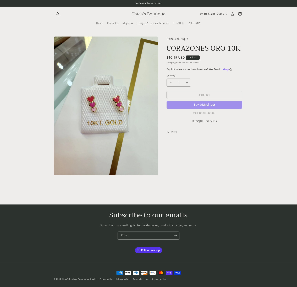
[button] (58, 14)
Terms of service (140, 279)
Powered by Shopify (87, 279)
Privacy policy (123, 279)
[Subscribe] (175, 236)
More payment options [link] (204, 113)
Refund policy (106, 279)
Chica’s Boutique (69, 279)
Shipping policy (159, 279)
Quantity (171, 75)
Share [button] (173, 131)
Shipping (171, 63)
